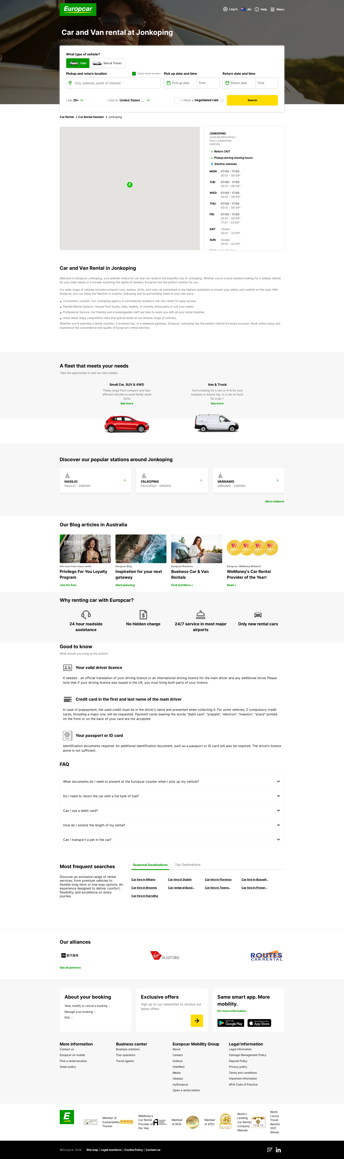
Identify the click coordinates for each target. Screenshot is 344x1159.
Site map (92, 1149)
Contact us (153, 1149)
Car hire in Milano (143, 879)
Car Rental (67, 117)
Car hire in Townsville (218, 887)
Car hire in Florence (218, 879)
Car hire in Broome (144, 887)
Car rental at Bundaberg (181, 887)
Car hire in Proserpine (255, 887)
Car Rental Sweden (91, 117)
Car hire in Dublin (180, 879)
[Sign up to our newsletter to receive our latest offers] (197, 1021)
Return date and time (239, 74)
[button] (130, 184)
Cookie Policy (133, 1149)
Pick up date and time (180, 74)
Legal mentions (111, 1149)
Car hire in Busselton (255, 879)
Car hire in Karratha (144, 895)
